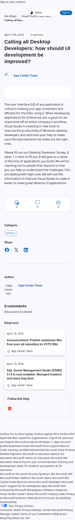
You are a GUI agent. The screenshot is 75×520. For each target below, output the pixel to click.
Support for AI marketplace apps (28, 486)
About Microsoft (36, 494)
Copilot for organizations (33, 438)
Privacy (68, 510)
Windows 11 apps (49, 442)
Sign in (66, 12)
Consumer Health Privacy (15, 510)
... (23, 20)
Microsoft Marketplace (28, 490)
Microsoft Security (26, 474)
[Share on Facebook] (6, 250)
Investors (21, 498)
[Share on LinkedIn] (25, 250)
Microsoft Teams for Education (31, 458)
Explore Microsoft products (21, 442)
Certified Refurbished (32, 450)
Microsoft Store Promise (60, 450)
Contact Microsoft (53, 510)
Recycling (6, 518)
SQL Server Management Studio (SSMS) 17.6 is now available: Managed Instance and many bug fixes (34, 374)
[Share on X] (16, 250)
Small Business (18, 482)
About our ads (21, 518)
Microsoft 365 (64, 474)
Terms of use (28, 514)
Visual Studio (8, 494)
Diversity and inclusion (41, 498)
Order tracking (9, 450)
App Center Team (25, 75)
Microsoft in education (36, 454)
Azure (31, 482)
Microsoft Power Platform (15, 478)
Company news (56, 494)
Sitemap (36, 510)
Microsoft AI (7, 474)
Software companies (55, 490)
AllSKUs (10, 233)
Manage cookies (10, 514)
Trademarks (44, 514)
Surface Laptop (24, 434)
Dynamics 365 (46, 474)
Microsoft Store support (44, 446)
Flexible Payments (11, 454)
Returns (65, 446)
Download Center (19, 446)
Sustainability (8, 502)
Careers (21, 494)
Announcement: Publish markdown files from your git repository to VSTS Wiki (34, 342)
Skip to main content (12, 2)
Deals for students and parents (36, 466)
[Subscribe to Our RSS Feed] (9, 409)
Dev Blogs (10, 16)
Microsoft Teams (41, 478)
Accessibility (63, 498)
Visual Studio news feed (36, 16)
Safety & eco (59, 514)
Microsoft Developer (48, 482)
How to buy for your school (29, 462)
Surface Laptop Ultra (46, 434)
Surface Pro (7, 434)
